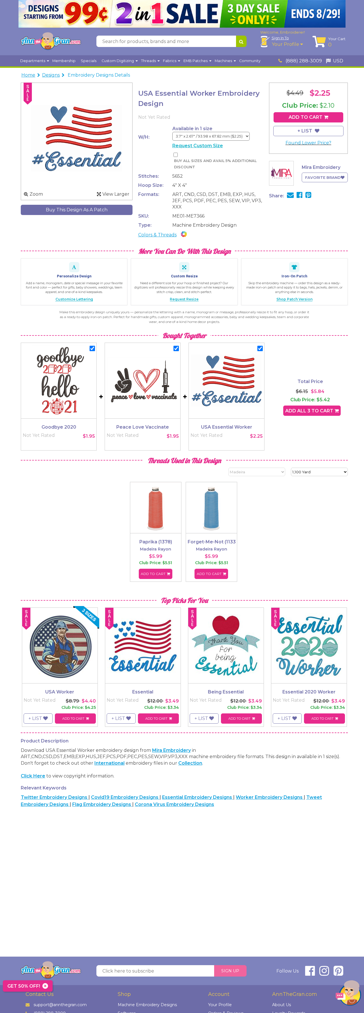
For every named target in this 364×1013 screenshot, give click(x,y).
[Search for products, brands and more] (241, 41)
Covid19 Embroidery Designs (125, 797)
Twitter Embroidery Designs (54, 797)
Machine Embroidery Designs (147, 1004)
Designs (51, 75)
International (109, 763)
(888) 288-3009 (303, 61)
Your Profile (286, 44)
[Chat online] (348, 994)
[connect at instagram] (324, 973)
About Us (281, 1004)
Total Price (310, 381)
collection (190, 763)
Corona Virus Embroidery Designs (174, 804)
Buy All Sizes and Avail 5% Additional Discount (215, 164)
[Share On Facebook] (300, 195)
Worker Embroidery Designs (270, 797)
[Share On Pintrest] (308, 195)
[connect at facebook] (310, 973)
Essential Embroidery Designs (197, 797)
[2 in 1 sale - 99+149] (182, 14)
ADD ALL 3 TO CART (309, 411)
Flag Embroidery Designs (102, 804)
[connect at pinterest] (338, 973)
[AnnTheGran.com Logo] (50, 41)
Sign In (280, 38)
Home (28, 75)
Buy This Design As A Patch (76, 209)
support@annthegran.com (60, 1004)
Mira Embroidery (171, 750)
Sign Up (230, 970)
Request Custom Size (197, 145)
